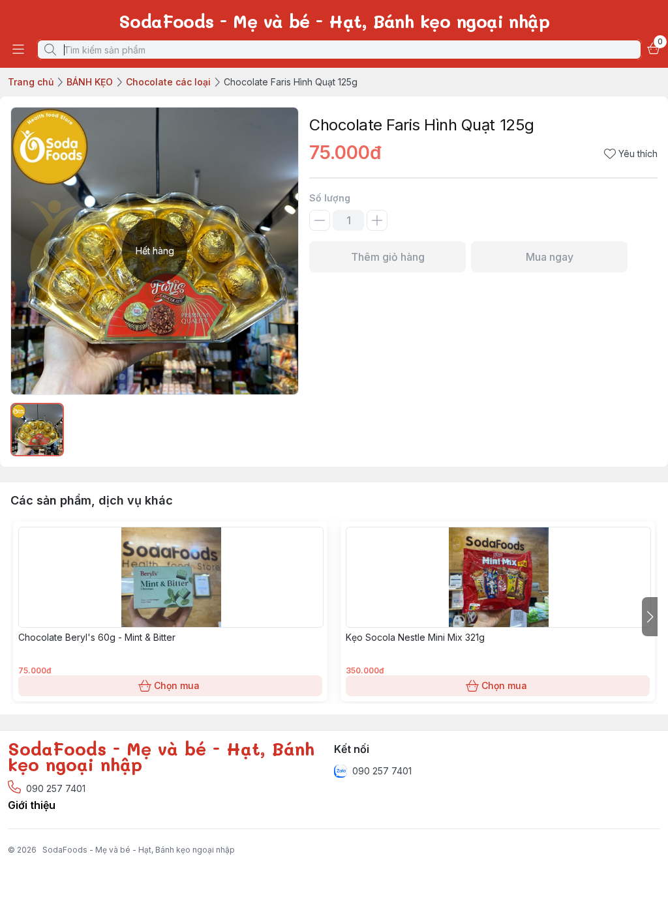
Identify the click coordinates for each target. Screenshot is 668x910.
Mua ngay (549, 256)
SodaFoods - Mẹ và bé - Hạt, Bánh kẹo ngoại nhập (138, 850)
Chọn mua (177, 685)
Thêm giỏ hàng (388, 256)
